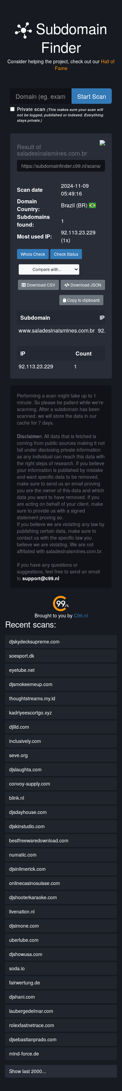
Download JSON (85, 285)
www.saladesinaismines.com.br (57, 330)
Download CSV (40, 285)
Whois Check (33, 254)
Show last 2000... (27, 1071)
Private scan (60, 114)
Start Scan (91, 96)
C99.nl (81, 615)
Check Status (66, 254)
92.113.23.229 (36, 366)
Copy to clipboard (83, 300)
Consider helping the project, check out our (61, 64)
